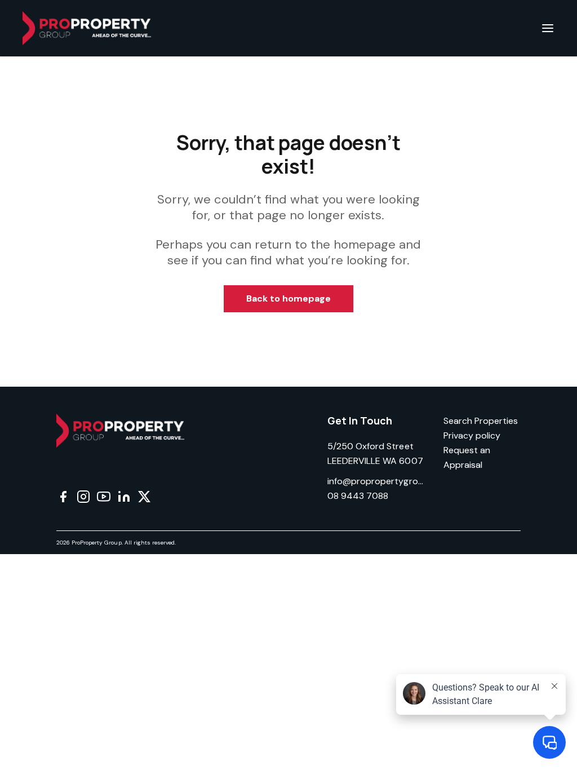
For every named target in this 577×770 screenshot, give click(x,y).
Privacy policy (472, 435)
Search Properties (480, 421)
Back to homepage (288, 298)
